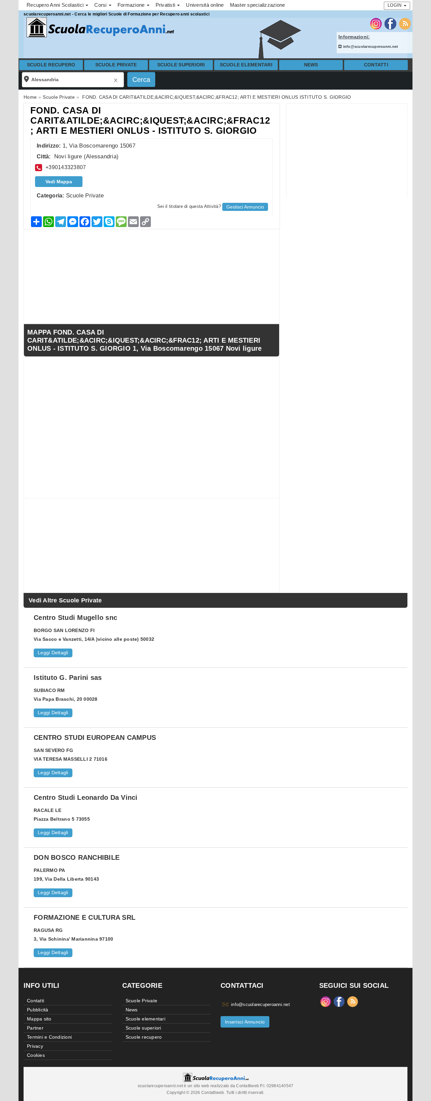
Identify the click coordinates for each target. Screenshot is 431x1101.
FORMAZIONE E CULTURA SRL (84, 917)
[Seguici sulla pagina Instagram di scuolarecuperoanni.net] (376, 23)
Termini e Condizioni (49, 1037)
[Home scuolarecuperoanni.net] (99, 27)
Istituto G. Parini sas (68, 677)
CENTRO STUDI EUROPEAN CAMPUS (95, 737)
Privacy (35, 1046)
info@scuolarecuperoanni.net (370, 46)
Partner (35, 1028)
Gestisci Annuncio (245, 207)
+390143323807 (65, 167)
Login (395, 5)
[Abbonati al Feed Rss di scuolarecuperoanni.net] (405, 23)
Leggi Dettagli (53, 652)
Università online (205, 5)
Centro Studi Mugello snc (75, 617)
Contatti (376, 64)
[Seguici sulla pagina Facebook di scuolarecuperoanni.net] (390, 23)
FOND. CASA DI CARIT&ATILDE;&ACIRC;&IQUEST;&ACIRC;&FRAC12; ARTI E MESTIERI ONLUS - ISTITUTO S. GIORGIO (150, 120)
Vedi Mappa (58, 181)
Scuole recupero (51, 64)
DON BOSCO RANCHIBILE (77, 857)
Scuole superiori (181, 64)
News (311, 64)
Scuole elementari (246, 64)
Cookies (36, 1055)
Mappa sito (39, 1018)
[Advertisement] (347, 151)
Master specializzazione (257, 5)
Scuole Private (116, 64)
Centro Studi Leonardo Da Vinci (86, 797)
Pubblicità (37, 1009)
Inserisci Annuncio (245, 1022)
